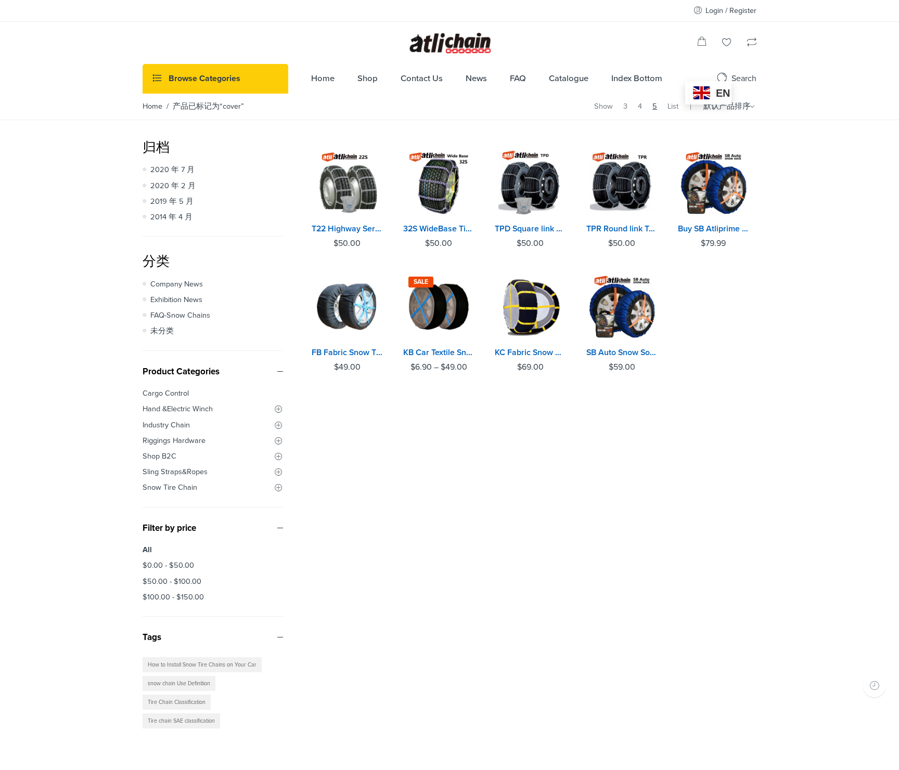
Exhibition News (176, 299)
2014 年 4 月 (171, 217)
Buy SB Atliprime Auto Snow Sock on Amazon (713, 229)
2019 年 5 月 (172, 201)
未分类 (162, 331)
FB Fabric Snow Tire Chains (347, 352)
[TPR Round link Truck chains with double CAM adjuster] (621, 183)
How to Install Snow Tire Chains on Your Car (202, 664)
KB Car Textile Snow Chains (438, 352)
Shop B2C (159, 456)
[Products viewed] (874, 685)
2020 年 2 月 (173, 185)
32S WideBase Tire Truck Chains (438, 229)
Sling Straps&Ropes (175, 471)
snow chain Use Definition (179, 683)
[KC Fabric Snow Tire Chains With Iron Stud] (530, 306)
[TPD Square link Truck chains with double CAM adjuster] (530, 183)
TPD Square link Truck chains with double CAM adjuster (530, 229)
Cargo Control (166, 393)
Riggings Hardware (174, 440)
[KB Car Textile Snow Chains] (438, 306)
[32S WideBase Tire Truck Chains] (438, 183)
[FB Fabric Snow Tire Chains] (347, 306)
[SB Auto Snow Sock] (621, 306)
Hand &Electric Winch (178, 408)
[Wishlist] (726, 43)
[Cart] (702, 43)
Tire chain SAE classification (181, 720)
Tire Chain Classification (177, 702)
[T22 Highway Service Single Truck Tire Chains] (347, 183)
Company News (176, 284)
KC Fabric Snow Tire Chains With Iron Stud (530, 352)
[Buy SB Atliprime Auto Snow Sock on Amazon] (713, 183)
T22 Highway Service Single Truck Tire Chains (347, 229)
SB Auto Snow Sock (621, 352)
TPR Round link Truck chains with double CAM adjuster (621, 229)
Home (152, 106)
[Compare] (751, 43)
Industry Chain (166, 425)
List (672, 106)
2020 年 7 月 (172, 169)
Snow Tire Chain (170, 487)
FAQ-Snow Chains (180, 315)
